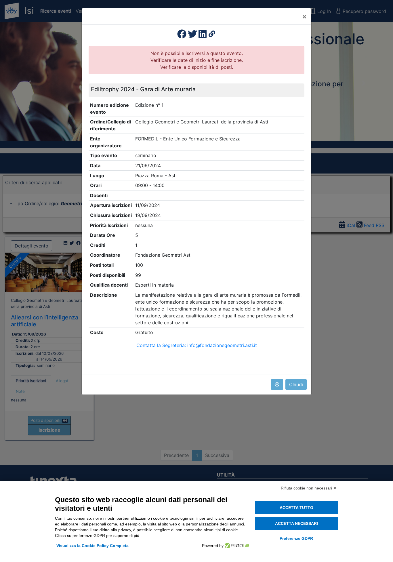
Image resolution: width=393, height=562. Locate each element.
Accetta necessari (296, 523)
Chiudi (296, 384)
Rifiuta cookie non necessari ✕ (309, 488)
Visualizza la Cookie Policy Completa (92, 545)
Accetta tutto (296, 507)
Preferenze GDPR (296, 538)
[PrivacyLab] (236, 545)
